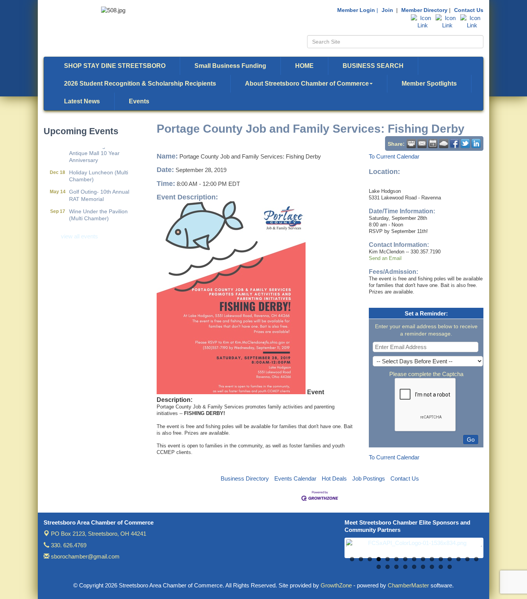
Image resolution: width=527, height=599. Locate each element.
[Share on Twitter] (465, 143)
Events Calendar (295, 478)
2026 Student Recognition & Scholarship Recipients (140, 83)
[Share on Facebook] (454, 143)
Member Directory (424, 10)
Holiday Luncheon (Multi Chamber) (98, 170)
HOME (304, 65)
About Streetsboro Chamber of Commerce (307, 83)
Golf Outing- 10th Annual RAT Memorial (99, 189)
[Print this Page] (411, 143)
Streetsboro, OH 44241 (98, 533)
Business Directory (245, 478)
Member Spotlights (429, 83)
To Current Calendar (394, 156)
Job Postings (368, 478)
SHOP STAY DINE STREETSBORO (115, 65)
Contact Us (468, 10)
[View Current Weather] (443, 143)
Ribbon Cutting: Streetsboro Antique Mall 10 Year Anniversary (103, 147)
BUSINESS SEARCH (373, 65)
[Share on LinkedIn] (476, 143)
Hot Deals (334, 478)
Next (493, 551)
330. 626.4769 (67, 545)
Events (139, 101)
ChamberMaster (408, 585)
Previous (334, 551)
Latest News (82, 101)
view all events (79, 236)
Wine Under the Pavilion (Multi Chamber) (98, 209)
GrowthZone (336, 585)
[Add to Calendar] (432, 143)
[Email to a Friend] (422, 143)
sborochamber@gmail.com (84, 556)
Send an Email (385, 258)
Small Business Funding (230, 65)
